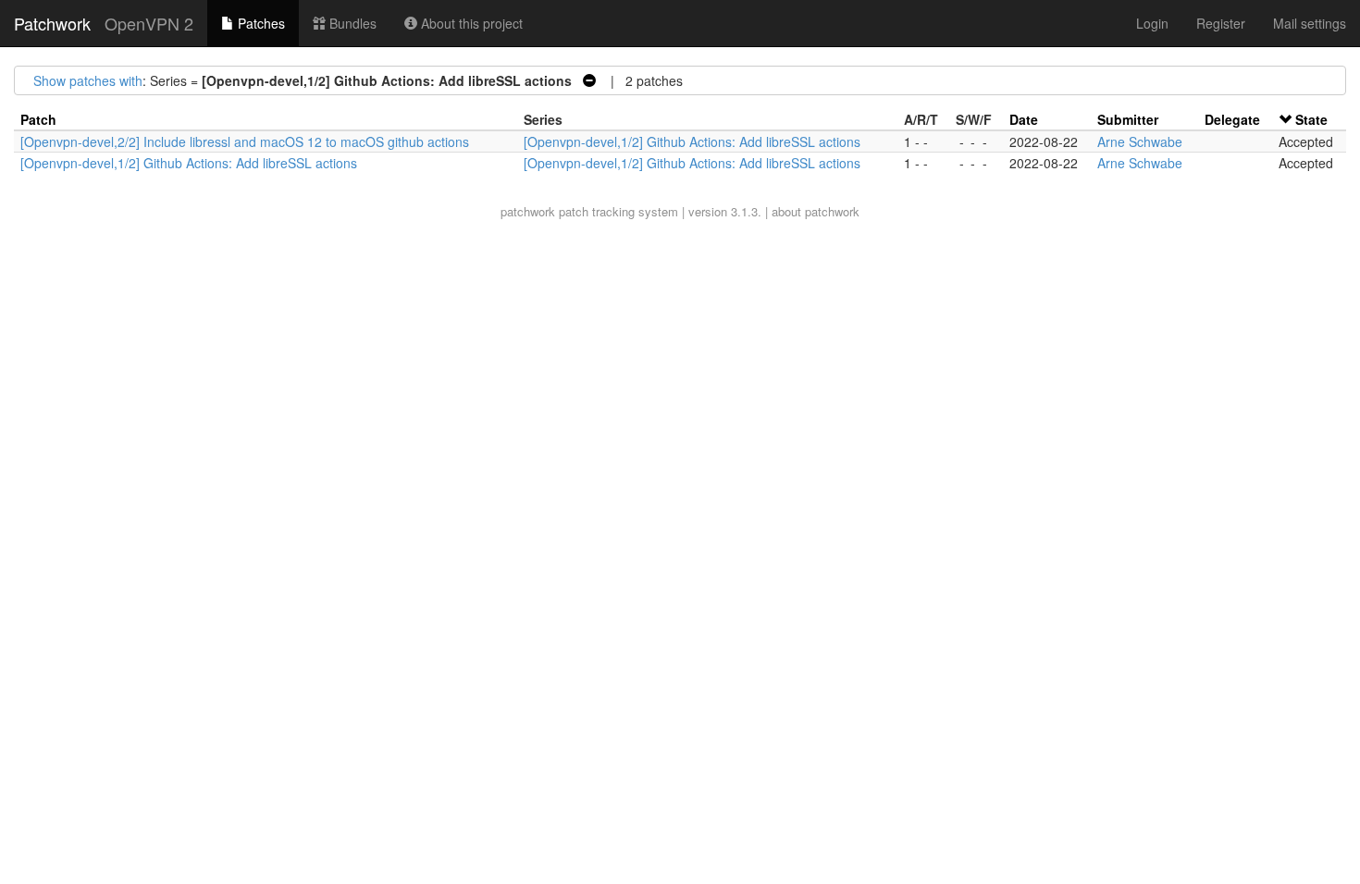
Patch (38, 119)
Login (1152, 23)
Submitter (1127, 119)
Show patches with (87, 80)
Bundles (351, 23)
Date (1023, 119)
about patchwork (815, 211)
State (1311, 119)
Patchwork (52, 23)
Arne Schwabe (1139, 141)
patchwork (528, 211)
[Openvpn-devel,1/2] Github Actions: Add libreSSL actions (692, 141)
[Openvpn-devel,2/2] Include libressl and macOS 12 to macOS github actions (244, 141)
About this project (470, 23)
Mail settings (1309, 23)
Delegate (1232, 119)
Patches (259, 23)
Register (1220, 23)
